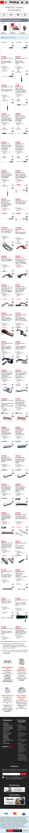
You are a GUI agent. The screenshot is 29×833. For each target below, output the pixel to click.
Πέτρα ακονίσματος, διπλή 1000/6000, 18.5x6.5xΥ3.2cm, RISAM (6, 489)
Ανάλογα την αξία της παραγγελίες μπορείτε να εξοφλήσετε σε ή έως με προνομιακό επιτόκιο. (21, 702)
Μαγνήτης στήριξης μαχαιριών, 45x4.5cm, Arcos (6, 633)
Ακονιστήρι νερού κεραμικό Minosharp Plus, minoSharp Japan (21, 319)
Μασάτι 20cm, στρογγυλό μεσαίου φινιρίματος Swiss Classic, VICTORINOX (20, 90)
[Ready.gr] (14, 3)
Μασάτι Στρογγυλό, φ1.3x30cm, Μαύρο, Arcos (6, 62)
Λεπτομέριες (17, 830)
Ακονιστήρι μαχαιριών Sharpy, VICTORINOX (7, 260)
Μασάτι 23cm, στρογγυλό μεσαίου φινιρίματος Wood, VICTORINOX (6, 204)
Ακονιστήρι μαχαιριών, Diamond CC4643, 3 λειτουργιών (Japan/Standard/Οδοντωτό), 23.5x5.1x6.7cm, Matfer (21, 376)
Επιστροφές (6, 730)
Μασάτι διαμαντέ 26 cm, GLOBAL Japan (20, 233)
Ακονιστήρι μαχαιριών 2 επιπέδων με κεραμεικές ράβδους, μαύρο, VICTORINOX (7, 289)
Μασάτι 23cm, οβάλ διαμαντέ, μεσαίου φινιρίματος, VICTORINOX (20, 118)
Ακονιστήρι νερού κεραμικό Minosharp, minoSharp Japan (6, 319)
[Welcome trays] (14, 791)
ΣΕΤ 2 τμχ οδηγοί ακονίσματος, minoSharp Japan (19, 547)
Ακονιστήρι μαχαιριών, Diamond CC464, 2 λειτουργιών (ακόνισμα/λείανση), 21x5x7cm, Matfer (7, 376)
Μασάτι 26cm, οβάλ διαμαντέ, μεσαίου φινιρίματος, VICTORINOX (6, 147)
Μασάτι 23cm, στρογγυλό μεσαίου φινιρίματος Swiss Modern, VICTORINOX (6, 118)
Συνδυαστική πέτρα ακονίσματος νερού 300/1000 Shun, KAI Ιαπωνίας (6, 546)
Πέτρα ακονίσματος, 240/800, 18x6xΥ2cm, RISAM (6, 460)
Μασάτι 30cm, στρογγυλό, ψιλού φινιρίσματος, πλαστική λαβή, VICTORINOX (20, 148)
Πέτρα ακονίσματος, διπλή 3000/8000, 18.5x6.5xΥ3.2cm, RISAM (6, 517)
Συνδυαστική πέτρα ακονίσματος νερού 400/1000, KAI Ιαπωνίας (21, 517)
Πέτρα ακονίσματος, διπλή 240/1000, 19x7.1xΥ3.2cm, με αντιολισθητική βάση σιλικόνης (20, 404)
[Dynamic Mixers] (14, 804)
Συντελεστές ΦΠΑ (8, 728)
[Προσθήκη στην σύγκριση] (12, 46)
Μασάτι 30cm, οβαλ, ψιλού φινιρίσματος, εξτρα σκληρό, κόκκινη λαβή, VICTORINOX (21, 175)
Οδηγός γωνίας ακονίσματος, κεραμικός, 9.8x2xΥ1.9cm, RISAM (21, 575)
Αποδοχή (9, 830)
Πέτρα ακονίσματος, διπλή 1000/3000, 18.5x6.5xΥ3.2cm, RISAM (20, 489)
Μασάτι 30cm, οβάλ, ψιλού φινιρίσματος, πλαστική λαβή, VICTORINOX (6, 175)
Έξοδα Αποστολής (8, 725)
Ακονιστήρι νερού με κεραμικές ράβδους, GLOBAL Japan (20, 347)
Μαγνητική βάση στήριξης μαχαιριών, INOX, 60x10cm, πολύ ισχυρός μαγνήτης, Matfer (20, 632)
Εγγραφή (23, 774)
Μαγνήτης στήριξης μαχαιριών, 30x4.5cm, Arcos (21, 604)
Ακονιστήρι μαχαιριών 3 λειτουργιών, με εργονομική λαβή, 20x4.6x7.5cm (21, 289)
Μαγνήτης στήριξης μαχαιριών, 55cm (6, 602)
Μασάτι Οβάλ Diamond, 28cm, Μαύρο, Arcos (7, 90)
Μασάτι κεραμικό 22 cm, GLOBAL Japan (20, 203)
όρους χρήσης (16, 777)
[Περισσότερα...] (7, 48)
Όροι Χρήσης (6, 743)
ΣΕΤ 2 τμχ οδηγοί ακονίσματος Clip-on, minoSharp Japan (6, 576)
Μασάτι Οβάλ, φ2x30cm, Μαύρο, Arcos (20, 62)
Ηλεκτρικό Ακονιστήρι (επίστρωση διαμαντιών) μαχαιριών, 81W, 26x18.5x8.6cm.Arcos (7, 406)
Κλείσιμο (25, 830)
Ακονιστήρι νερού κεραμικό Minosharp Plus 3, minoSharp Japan (6, 348)
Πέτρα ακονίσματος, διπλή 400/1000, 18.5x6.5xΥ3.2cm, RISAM (20, 460)
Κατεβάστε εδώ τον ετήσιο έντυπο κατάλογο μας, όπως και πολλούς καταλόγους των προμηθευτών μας (21, 674)
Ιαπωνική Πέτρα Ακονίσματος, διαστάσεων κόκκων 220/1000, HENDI (6, 432)
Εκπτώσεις (6, 724)
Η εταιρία (5, 723)
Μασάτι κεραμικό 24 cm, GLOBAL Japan (6, 231)
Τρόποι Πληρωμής (8, 727)
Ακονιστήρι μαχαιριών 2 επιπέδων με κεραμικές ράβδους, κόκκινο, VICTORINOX (21, 261)
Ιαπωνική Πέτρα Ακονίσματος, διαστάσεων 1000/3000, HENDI (20, 432)
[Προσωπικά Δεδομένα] (13, 828)
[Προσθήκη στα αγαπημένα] (12, 43)
